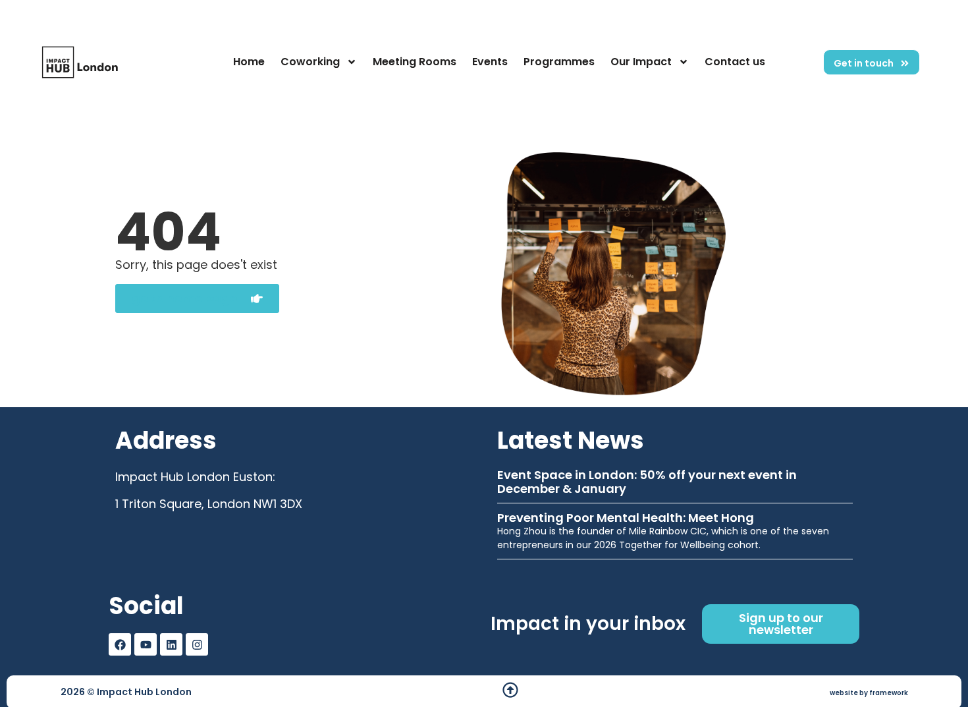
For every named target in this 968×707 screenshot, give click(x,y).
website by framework (869, 693)
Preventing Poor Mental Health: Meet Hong (625, 517)
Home (249, 61)
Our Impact (641, 61)
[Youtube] (145, 644)
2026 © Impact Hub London (126, 691)
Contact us (735, 61)
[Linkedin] (171, 644)
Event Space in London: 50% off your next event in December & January (647, 482)
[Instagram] (197, 644)
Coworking (310, 61)
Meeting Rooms (414, 61)
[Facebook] (120, 644)
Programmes (559, 61)
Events (490, 61)
